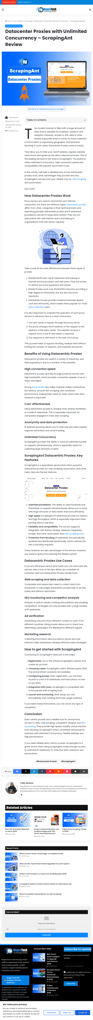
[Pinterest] (50, 771)
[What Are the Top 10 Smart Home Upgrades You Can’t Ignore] (11, 867)
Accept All (82, 1012)
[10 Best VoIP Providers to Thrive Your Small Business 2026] (11, 877)
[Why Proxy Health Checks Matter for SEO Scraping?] (11, 897)
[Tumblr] (42, 771)
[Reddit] (58, 771)
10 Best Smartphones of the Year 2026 (52, 989)
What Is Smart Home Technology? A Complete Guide (41, 853)
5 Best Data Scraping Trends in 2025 (74, 830)
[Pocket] (67, 771)
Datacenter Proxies (47, 761)
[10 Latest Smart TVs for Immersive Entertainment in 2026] (39, 973)
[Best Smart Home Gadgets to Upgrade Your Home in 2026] (39, 957)
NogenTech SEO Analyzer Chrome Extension (14, 980)
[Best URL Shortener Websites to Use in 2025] (18, 820)
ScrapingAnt (69, 761)
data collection (36, 307)
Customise (51, 1012)
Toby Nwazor (13, 117)
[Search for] (90, 10)
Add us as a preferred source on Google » (48, 109)
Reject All (67, 1012)
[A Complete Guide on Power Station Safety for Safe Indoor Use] (11, 887)
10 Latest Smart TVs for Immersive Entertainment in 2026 (53, 975)
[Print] (84, 771)
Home (9, 21)
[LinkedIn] (34, 771)
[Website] (21, 794)
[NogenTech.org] (46, 9)
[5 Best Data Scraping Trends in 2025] (75, 820)
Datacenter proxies (76, 204)
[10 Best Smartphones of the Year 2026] (39, 988)
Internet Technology (25, 21)
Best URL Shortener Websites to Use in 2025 (17, 830)
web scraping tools (74, 533)
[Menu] (3, 10)
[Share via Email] (75, 771)
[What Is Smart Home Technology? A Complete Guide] (11, 856)
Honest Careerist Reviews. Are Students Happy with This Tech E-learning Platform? (46, 831)
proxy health (38, 387)
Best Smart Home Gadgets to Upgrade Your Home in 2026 (53, 959)
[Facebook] (17, 771)
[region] (46, 1010)
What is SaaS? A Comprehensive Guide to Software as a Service (41, 2)
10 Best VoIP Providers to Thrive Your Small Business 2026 (42, 874)
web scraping (79, 179)
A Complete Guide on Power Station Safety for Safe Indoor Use (45, 884)
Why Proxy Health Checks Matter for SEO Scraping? (40, 894)
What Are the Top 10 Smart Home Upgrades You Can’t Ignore (44, 864)
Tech (14, 21)
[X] (26, 771)
